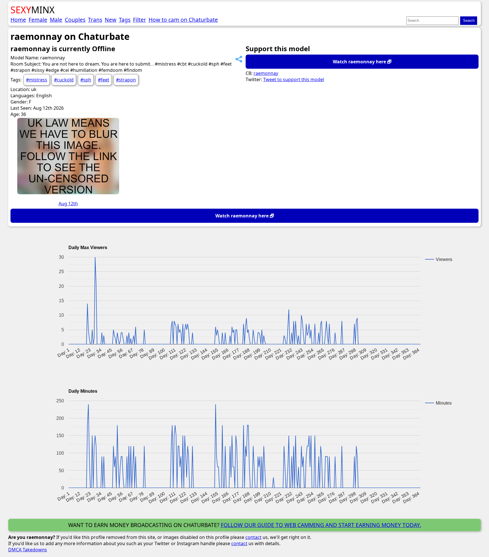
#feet (103, 80)
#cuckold (64, 80)
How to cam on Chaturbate (183, 19)
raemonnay (266, 73)
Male (56, 19)
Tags (124, 19)
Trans (95, 19)
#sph (85, 80)
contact (253, 537)
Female (38, 19)
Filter (139, 19)
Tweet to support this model (293, 79)
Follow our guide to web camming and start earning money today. (321, 525)
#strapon (126, 80)
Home (18, 19)
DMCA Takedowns (27, 550)
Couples (75, 19)
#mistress (36, 80)
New (110, 19)
